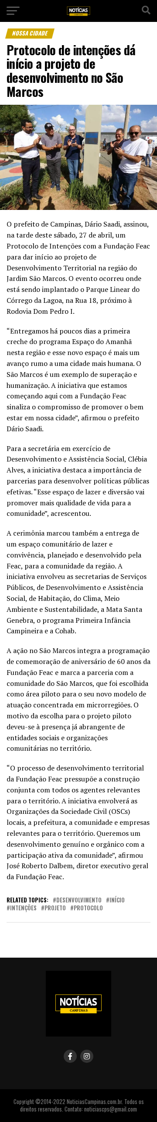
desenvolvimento (79, 900)
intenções (23, 908)
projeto (55, 908)
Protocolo (88, 908)
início (117, 900)
